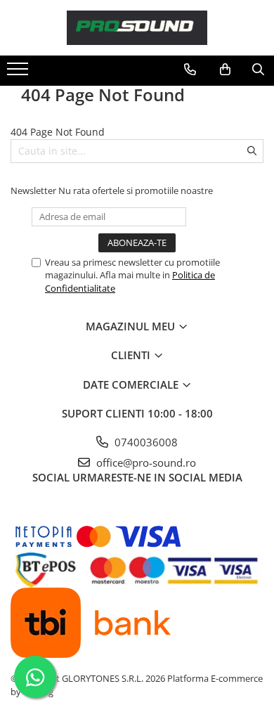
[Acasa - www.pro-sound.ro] (137, 28)
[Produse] (19, 73)
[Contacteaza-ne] (190, 70)
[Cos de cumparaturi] (225, 70)
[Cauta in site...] (258, 70)
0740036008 (145, 442)
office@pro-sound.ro (144, 462)
